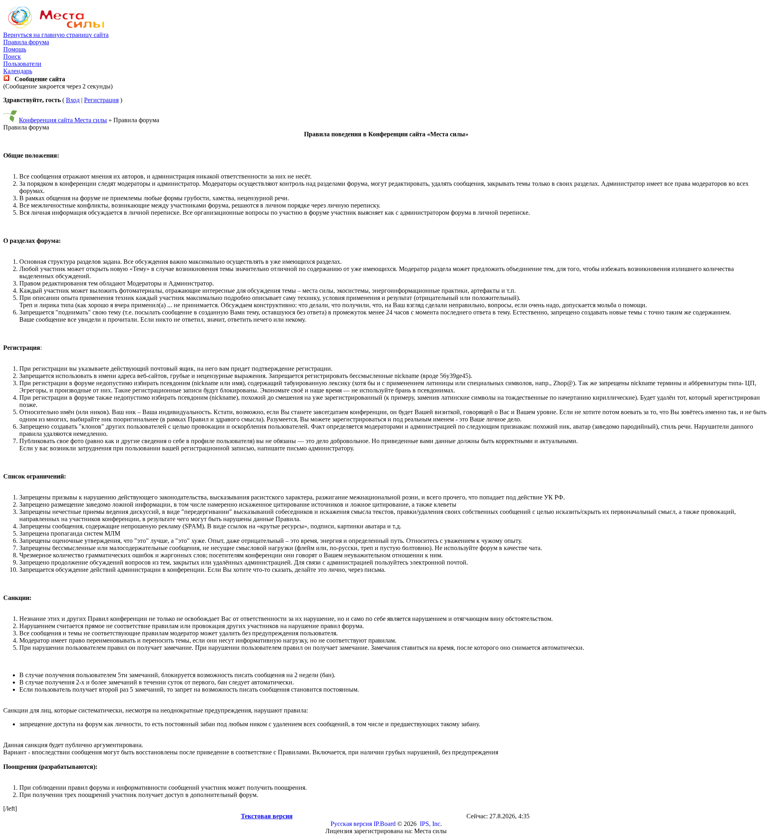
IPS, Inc (430, 823)
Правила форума (26, 42)
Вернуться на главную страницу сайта (56, 34)
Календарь (17, 71)
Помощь (14, 49)
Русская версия (351, 823)
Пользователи (22, 63)
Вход (73, 100)
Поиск (12, 56)
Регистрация (101, 100)
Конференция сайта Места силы (63, 120)
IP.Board (385, 823)
